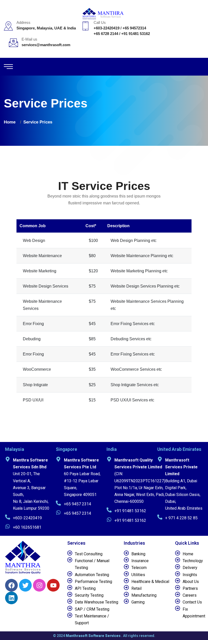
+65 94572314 (134, 28)
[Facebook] (11, 585)
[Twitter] (25, 585)
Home (11, 122)
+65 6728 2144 (106, 33)
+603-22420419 (106, 28)
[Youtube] (53, 585)
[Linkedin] (11, 598)
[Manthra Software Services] (104, 13)
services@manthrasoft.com (46, 45)
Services (76, 543)
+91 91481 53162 (135, 33)
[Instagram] (39, 585)
